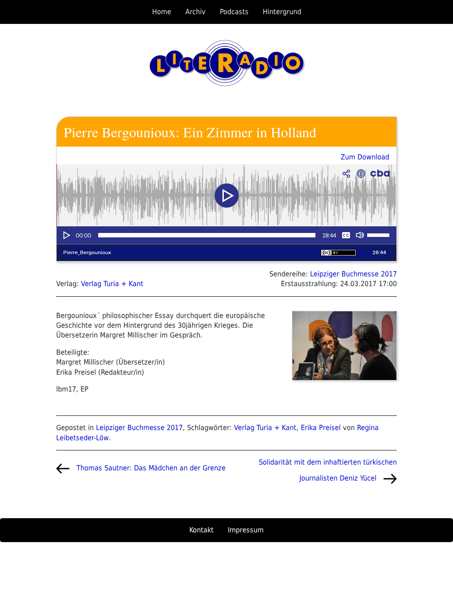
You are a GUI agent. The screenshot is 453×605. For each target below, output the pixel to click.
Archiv (195, 12)
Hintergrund (282, 12)
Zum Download (365, 157)
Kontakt (201, 530)
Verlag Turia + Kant (112, 283)
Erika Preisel (321, 427)
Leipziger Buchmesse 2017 (353, 274)
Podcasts (234, 12)
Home (161, 12)
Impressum (246, 530)
